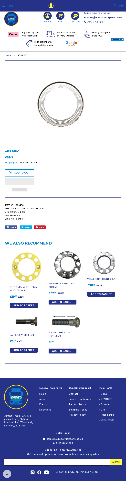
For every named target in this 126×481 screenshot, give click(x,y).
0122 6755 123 (95, 22)
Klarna (43, 404)
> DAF (102, 409)
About (42, 399)
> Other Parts (106, 420)
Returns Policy (77, 404)
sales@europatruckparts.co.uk (104, 17)
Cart (121, 5)
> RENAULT (105, 399)
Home (8, 55)
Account (47, 21)
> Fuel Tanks (106, 414)
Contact (73, 393)
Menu (10, 5)
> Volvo (103, 393)
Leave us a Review (80, 399)
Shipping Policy (78, 409)
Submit (116, 461)
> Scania (103, 404)
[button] (19, 181)
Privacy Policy (77, 414)
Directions (45, 409)
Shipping (9, 162)
